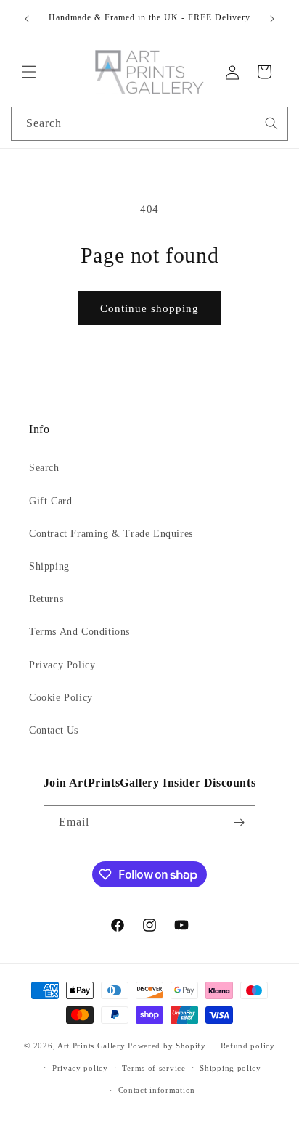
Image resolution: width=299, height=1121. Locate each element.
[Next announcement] (272, 19)
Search (44, 467)
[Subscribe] (239, 822)
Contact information (156, 1089)
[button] (29, 72)
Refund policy (248, 1045)
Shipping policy (230, 1068)
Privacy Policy (62, 665)
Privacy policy (80, 1068)
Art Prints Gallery (91, 1045)
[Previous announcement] (27, 19)
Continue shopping (149, 308)
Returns (46, 599)
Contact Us (53, 730)
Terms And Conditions (79, 631)
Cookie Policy (61, 697)
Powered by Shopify (167, 1045)
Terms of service (153, 1068)
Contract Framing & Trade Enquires (111, 533)
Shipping (49, 566)
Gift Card (50, 501)
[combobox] (149, 123)
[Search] (271, 123)
